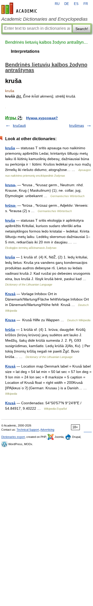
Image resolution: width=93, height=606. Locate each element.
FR (85, 4)
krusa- (10, 185)
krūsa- (10, 205)
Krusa (10, 320)
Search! (81, 29)
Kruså (10, 294)
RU (57, 4)
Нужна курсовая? (42, 118)
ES (76, 4)
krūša (10, 329)
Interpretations (25, 51)
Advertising (47, 429)
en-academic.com (19, 8)
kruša (10, 148)
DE (66, 4)
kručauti (19, 125)
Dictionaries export (13, 436)
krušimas (76, 125)
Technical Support (28, 429)
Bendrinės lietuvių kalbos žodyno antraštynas (46, 42)
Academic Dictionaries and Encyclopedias (44, 19)
